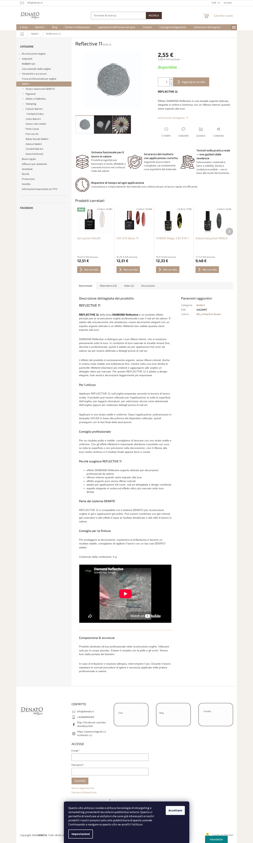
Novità (25, 174)
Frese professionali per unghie (39, 79)
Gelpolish (27, 59)
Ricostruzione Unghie (34, 54)
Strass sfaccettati (36, 124)
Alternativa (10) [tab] (108, 286)
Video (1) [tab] (129, 286)
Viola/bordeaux (211, 314)
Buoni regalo (29, 159)
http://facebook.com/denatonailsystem (91, 724)
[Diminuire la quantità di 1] (171, 84)
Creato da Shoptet (222, 835)
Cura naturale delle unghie (36, 69)
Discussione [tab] (148, 286)
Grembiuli (27, 169)
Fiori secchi (32, 134)
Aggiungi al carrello (193, 81)
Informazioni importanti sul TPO (39, 189)
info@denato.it (85, 711)
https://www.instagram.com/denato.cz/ (91, 733)
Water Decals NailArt (37, 139)
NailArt (25, 84)
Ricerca (154, 15)
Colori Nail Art (33, 119)
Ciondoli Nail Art (34, 149)
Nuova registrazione (83, 788)
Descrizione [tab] (85, 286)
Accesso (80, 780)
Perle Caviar (32, 129)
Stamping (31, 104)
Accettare (175, 810)
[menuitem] (23, 27)
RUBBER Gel (28, 64)
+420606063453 (85, 717)
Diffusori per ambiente (34, 164)
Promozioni (28, 179)
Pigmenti (31, 94)
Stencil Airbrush (34, 154)
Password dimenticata (84, 792)
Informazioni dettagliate (171, 118)
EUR (214, 2)
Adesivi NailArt (34, 144)
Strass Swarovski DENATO (40, 89)
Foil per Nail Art (34, 109)
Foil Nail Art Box (35, 114)
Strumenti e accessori (34, 74)
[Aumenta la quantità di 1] (171, 80)
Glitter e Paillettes (36, 99)
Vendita (26, 184)
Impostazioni (81, 834)
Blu (198, 314)
